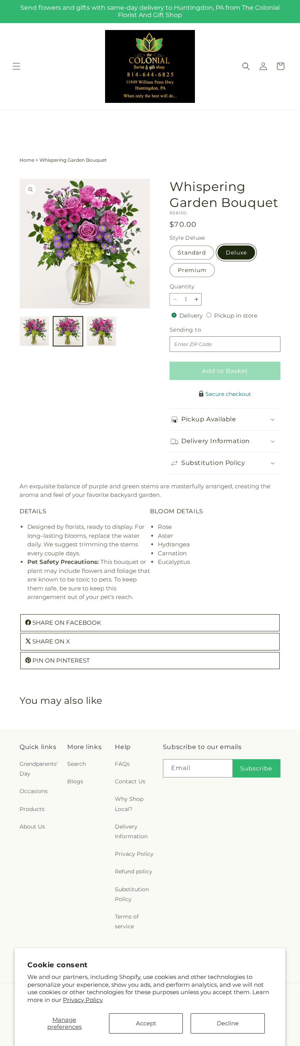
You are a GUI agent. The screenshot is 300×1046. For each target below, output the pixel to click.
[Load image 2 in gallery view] (68, 331)
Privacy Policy (83, 1000)
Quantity (182, 286)
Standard (192, 252)
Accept (146, 1023)
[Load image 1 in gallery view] (34, 331)
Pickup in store (235, 315)
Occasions (34, 791)
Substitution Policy (132, 894)
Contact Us (130, 781)
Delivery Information (131, 831)
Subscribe (256, 768)
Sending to (197, 330)
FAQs (122, 763)
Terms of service (127, 921)
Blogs (75, 781)
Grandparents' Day (39, 768)
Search (76, 763)
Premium (192, 270)
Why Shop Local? (129, 803)
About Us (32, 826)
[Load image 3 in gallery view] (101, 331)
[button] (16, 66)
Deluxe (236, 252)
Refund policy (133, 871)
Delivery (191, 315)
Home (27, 160)
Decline (228, 1023)
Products (32, 809)
